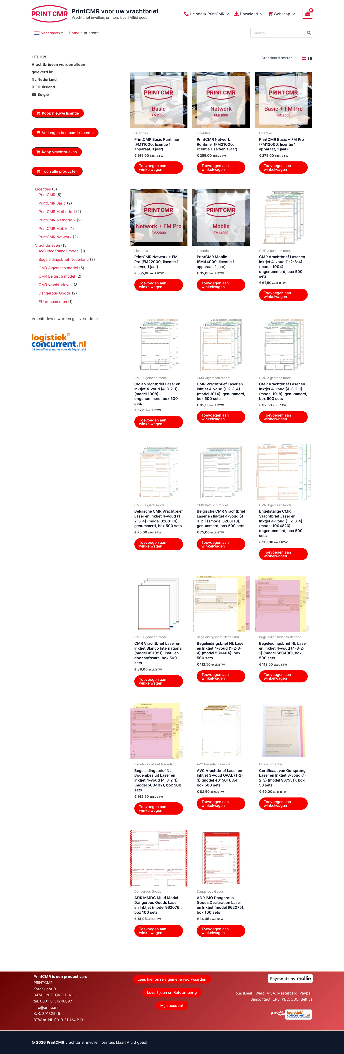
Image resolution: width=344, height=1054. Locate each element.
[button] (226, 13)
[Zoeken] (309, 32)
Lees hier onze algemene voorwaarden (172, 979)
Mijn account (171, 1005)
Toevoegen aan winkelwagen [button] (152, 167)
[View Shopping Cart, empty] (307, 14)
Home (74, 32)
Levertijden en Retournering (172, 992)
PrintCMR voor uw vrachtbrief (115, 11)
